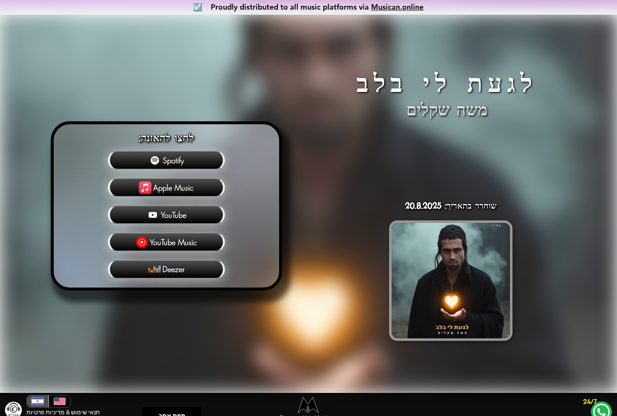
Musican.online (397, 7)
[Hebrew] (37, 401)
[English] (59, 401)
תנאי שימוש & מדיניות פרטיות (63, 412)
